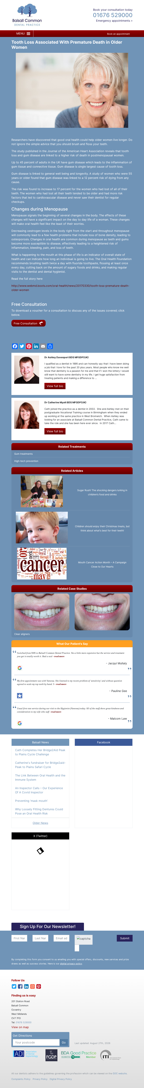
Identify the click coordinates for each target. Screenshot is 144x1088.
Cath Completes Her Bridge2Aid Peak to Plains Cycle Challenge (40, 752)
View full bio (55, 386)
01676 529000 (113, 15)
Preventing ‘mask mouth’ (31, 800)
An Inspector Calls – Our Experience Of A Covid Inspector (39, 790)
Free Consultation (26, 323)
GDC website (120, 1073)
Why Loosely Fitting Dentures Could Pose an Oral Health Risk (39, 811)
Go (64, 1042)
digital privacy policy (71, 963)
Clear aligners (22, 634)
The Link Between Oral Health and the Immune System (40, 777)
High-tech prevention (26, 461)
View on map (20, 1027)
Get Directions (22, 1035)
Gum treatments (23, 453)
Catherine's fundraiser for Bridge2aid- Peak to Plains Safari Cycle (40, 765)
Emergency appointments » (114, 20)
